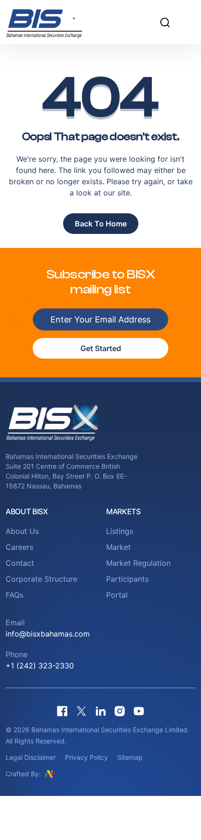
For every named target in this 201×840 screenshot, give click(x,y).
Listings (119, 531)
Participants (127, 579)
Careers (19, 547)
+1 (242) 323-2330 (40, 665)
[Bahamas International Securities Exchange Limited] (56, 22)
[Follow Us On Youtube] (139, 711)
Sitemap (130, 757)
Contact (20, 563)
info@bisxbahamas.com (48, 633)
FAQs (14, 595)
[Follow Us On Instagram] (120, 711)
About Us (22, 531)
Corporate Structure (41, 579)
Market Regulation (138, 563)
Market (118, 547)
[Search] (165, 22)
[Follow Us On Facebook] (62, 711)
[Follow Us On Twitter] (81, 711)
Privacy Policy (86, 757)
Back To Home (101, 223)
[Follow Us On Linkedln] (100, 711)
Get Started (100, 348)
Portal (117, 595)
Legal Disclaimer (31, 757)
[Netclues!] (48, 773)
